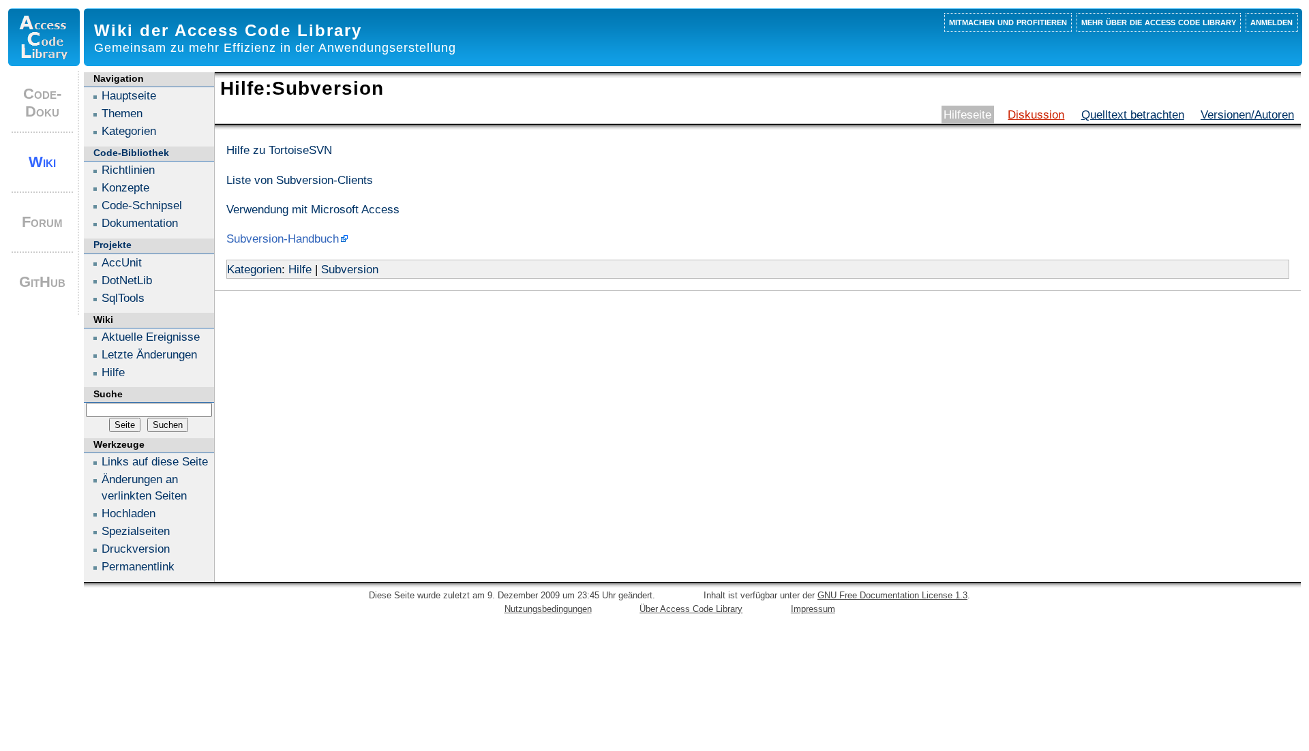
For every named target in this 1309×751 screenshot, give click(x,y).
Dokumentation (140, 223)
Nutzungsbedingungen (548, 609)
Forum (42, 221)
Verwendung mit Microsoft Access (313, 209)
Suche (108, 393)
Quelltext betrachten (1132, 114)
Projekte (112, 244)
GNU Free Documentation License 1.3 (892, 595)
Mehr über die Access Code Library (1158, 21)
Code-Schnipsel (142, 205)
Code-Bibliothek (131, 152)
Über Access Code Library (691, 609)
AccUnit (122, 262)
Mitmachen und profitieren (1008, 21)
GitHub (42, 281)
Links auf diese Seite (155, 461)
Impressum (813, 609)
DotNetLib (127, 280)
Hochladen (128, 513)
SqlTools (123, 298)
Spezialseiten (136, 531)
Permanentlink (138, 566)
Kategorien (254, 269)
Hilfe (300, 269)
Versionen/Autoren (1247, 114)
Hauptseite (129, 95)
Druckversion (136, 548)
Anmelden (1271, 21)
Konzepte (125, 187)
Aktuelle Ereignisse (151, 336)
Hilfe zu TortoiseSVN (279, 150)
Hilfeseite (967, 114)
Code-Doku (42, 102)
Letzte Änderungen (149, 354)
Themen (122, 113)
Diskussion (1036, 114)
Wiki (42, 161)
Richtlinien (128, 170)
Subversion (349, 269)
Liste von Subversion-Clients (299, 180)
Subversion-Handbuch (282, 238)
